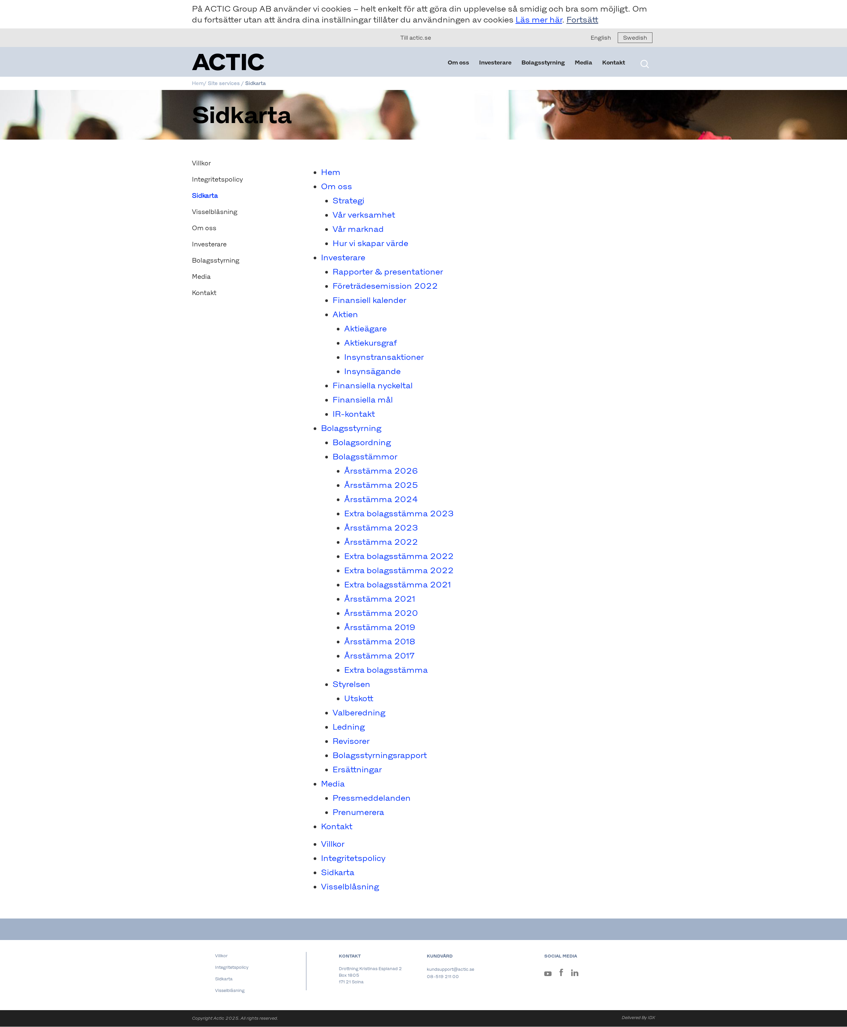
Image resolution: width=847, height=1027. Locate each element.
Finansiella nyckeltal (373, 385)
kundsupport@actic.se (450, 969)
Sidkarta (337, 872)
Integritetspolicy (217, 179)
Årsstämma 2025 (381, 485)
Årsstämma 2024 (381, 499)
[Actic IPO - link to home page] (261, 62)
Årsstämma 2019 (379, 627)
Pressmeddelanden (372, 797)
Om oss (458, 62)
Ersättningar (357, 769)
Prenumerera (358, 812)
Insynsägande (372, 371)
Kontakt (613, 62)
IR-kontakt (354, 413)
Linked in (574, 974)
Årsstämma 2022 (381, 541)
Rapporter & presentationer (388, 271)
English (601, 37)
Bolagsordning (362, 442)
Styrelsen (351, 684)
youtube (548, 975)
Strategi (348, 200)
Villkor (201, 163)
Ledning (349, 726)
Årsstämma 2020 (381, 613)
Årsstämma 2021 (379, 598)
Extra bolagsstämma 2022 (399, 556)
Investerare (495, 62)
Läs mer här (538, 19)
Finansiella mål (363, 399)
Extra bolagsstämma (386, 669)
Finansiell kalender (369, 300)
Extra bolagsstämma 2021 (397, 584)
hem (198, 83)
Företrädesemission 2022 (385, 285)
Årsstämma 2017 (379, 655)
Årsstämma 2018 (379, 641)
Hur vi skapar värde (370, 243)
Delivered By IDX (638, 1017)
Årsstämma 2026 (381, 470)
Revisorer (351, 741)
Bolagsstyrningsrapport (380, 755)
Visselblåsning (214, 211)
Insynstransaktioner (384, 357)
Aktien (345, 314)
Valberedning (359, 712)
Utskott (358, 698)
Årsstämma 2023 (381, 527)
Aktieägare (365, 328)
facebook (561, 974)
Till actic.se (415, 37)
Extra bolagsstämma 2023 (399, 513)
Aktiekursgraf (370, 342)
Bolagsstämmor (365, 456)
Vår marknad (358, 229)
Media (583, 62)
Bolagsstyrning (543, 62)
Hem (330, 172)
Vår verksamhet (364, 214)
